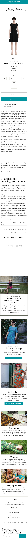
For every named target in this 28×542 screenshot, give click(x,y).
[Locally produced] (14, 476)
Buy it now (14, 99)
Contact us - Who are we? (14, 512)
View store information (8, 108)
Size (14, 75)
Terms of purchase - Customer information (14, 504)
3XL (14, 83)
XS (4, 78)
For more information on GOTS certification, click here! (13, 223)
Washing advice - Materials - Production (14, 502)
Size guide (13, 499)
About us (14, 510)
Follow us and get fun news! (14, 522)
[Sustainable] (14, 418)
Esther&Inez (14, 61)
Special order (14, 507)
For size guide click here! (7, 172)
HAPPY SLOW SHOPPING (13, 403)
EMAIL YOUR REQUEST (13, 358)
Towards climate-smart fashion (14, 515)
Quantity (14, 87)
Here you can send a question (14, 229)
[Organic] (14, 447)
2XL (23, 78)
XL (19, 78)
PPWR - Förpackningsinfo (14, 517)
